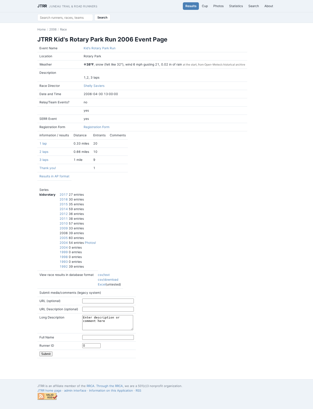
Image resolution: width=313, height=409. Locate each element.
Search (253, 6)
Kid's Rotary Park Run (99, 48)
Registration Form (97, 127)
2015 (64, 204)
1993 (64, 262)
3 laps (43, 160)
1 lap (43, 143)
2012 (64, 214)
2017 (64, 194)
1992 (64, 266)
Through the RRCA (109, 386)
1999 (64, 252)
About (268, 6)
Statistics (236, 6)
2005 (64, 238)
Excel (102, 284)
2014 (64, 209)
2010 (64, 223)
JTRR (67, 6)
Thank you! (47, 168)
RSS (138, 390)
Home (41, 29)
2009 (64, 228)
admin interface (75, 390)
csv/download (108, 279)
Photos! (90, 242)
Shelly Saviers (94, 86)
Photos (218, 6)
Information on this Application (111, 390)
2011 (64, 218)
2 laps (43, 152)
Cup (205, 6)
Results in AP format (54, 176)
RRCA (90, 386)
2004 (64, 242)
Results (190, 6)
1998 (64, 257)
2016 (64, 199)
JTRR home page (49, 390)
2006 (53, 29)
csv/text (104, 275)
